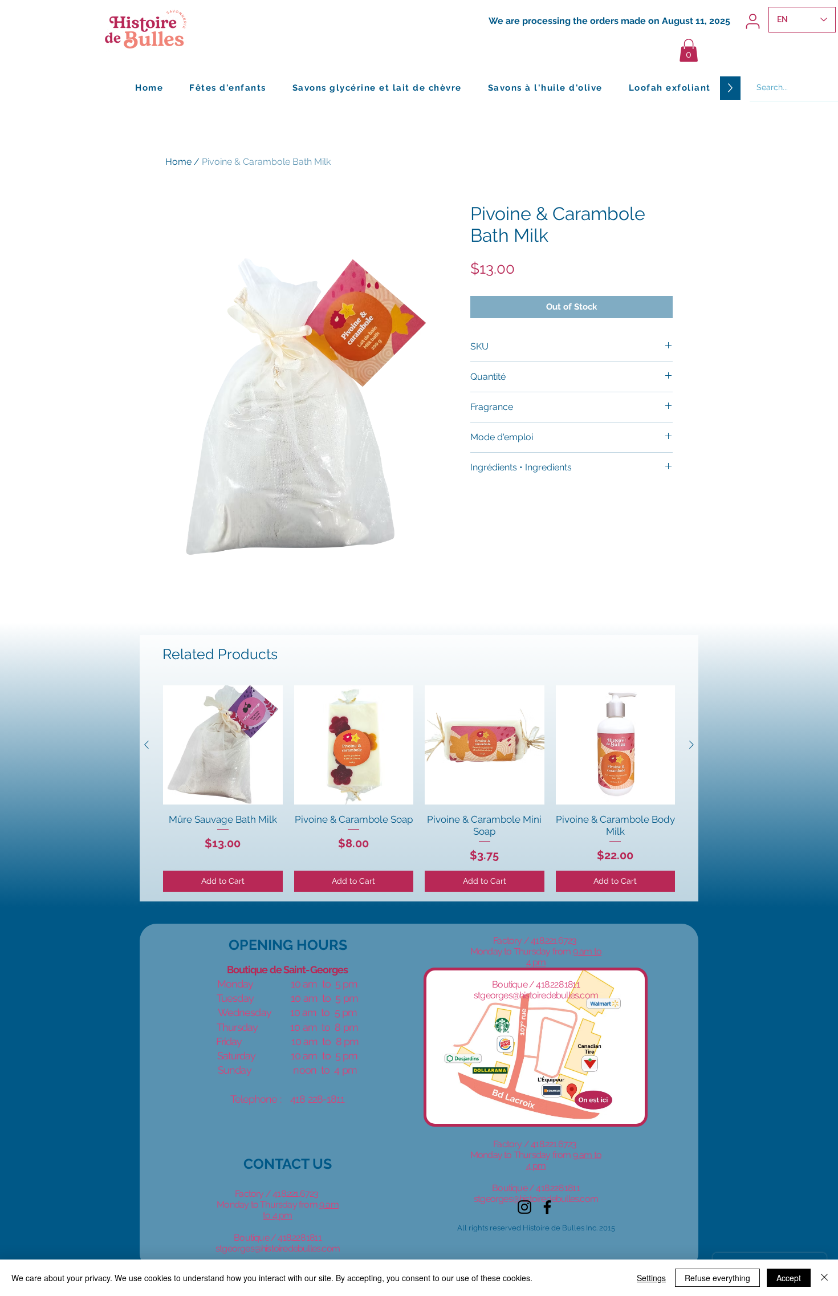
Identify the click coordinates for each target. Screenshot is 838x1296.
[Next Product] (691, 744)
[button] (688, 50)
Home (178, 161)
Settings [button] (651, 1277)
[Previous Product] (146, 744)
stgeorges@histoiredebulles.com (277, 1248)
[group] (419, 788)
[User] (752, 21)
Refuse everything (717, 1277)
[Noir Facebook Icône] (547, 1207)
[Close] (824, 1278)
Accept (788, 1277)
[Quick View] (223, 745)
